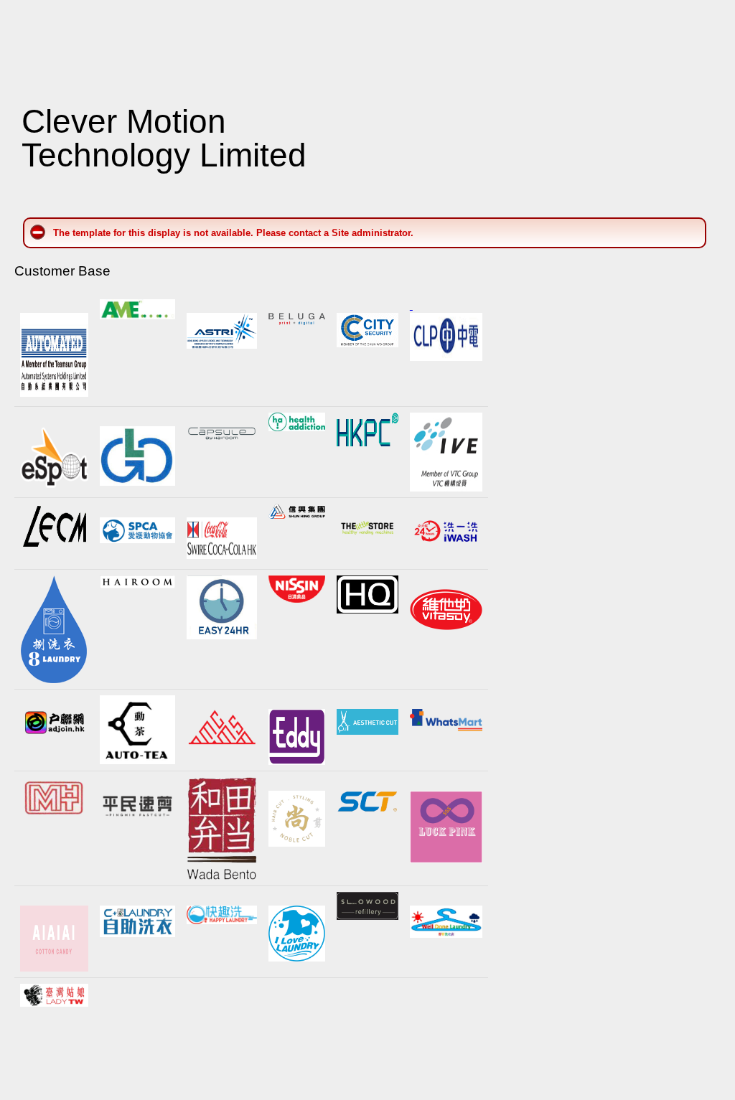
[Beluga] (296, 321)
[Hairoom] (137, 585)
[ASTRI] (222, 345)
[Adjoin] (54, 722)
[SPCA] (137, 529)
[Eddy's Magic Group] (296, 737)
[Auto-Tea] (137, 729)
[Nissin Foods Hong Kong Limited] (296, 589)
